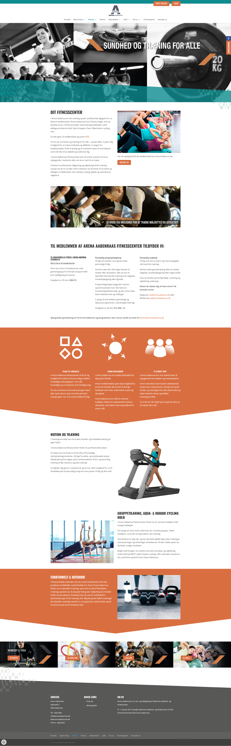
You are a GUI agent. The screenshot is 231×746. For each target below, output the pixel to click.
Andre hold (187, 650)
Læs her (128, 657)
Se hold (186, 657)
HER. (87, 136)
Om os (135, 19)
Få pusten (14, 657)
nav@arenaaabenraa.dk (159, 295)
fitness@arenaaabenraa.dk (151, 317)
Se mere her (72, 657)
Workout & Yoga (17, 650)
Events (102, 19)
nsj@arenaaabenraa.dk (160, 298)
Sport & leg (78, 19)
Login (176, 3)
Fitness (91, 19)
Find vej (90, 701)
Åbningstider (92, 705)
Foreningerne (149, 19)
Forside (67, 19)
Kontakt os (162, 19)
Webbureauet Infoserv (66, 742)
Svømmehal (113, 19)
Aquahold (70, 650)
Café (125, 19)
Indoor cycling (131, 650)
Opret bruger (161, 3)
